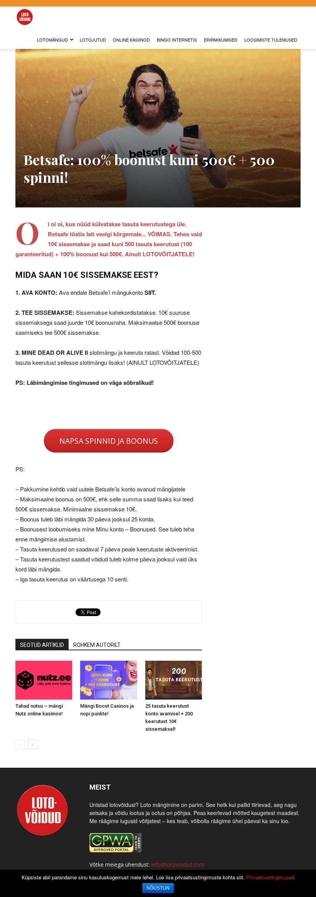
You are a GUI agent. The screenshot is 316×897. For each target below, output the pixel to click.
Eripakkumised (220, 40)
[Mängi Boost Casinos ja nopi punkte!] (108, 680)
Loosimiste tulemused (270, 40)
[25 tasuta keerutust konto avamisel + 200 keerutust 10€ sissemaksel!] (173, 680)
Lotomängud (52, 40)
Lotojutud (93, 40)
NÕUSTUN (158, 888)
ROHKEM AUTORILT (97, 645)
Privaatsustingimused (270, 877)
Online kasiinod (131, 40)
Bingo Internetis (177, 40)
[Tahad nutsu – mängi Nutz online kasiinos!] (43, 680)
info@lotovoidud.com (178, 864)
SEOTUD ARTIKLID (42, 645)
